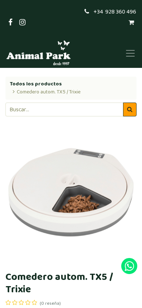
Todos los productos (36, 84)
